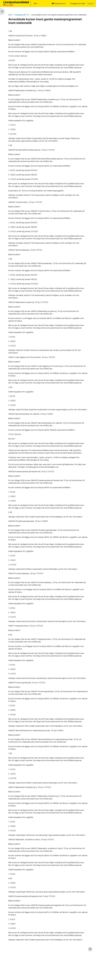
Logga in (90, 3)
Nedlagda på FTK (22, 15)
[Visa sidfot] (90, 949)
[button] (59, 3)
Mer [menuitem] (35, 3)
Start (10, 15)
